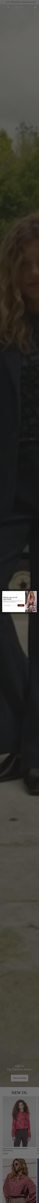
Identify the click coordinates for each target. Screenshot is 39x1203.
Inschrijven (21, 605)
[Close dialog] (35, 593)
